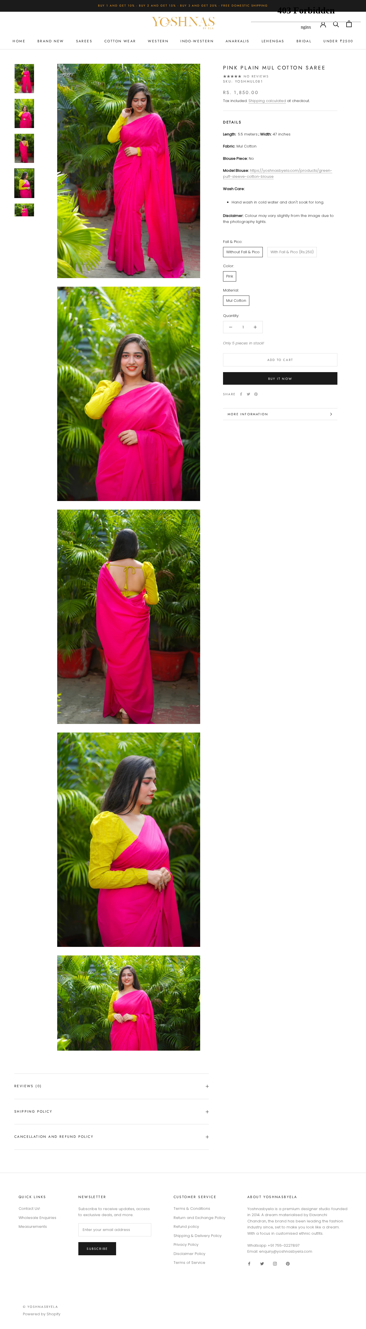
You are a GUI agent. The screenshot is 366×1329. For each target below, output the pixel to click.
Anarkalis (238, 41)
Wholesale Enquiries (37, 1217)
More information (248, 414)
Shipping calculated (267, 100)
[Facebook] (241, 394)
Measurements (33, 1226)
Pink (229, 276)
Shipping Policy (33, 1111)
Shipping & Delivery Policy (198, 1235)
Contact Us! (29, 1208)
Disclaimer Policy (189, 1253)
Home (19, 41)
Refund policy (186, 1226)
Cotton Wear (120, 41)
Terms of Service (189, 1262)
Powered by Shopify (41, 1314)
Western (158, 41)
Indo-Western (197, 41)
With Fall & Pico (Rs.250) (292, 252)
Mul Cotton (236, 300)
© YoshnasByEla (40, 1306)
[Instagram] (275, 1263)
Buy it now (280, 378)
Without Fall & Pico (243, 252)
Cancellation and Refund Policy (54, 1136)
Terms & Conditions (192, 1208)
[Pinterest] (256, 394)
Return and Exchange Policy (199, 1217)
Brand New (50, 41)
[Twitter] (248, 394)
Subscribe (97, 1248)
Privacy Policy (186, 1244)
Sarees (84, 41)
